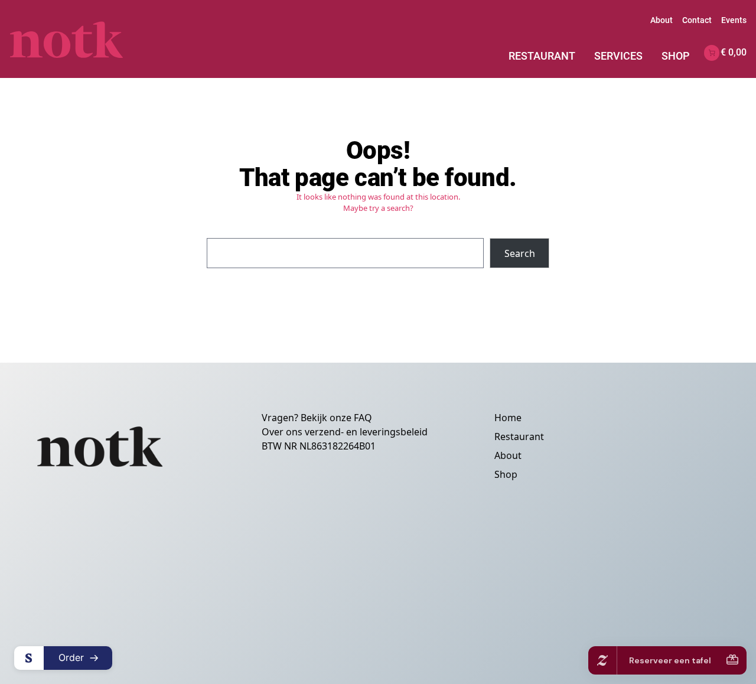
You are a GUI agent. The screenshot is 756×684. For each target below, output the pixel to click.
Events (734, 20)
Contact (697, 20)
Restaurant (542, 56)
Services (618, 56)
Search (519, 253)
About (661, 20)
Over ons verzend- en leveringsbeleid (345, 431)
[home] (85, 39)
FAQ (363, 417)
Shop (676, 56)
